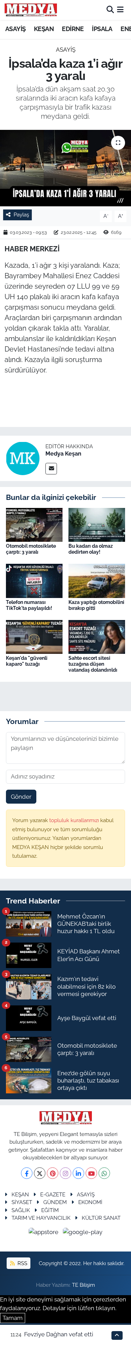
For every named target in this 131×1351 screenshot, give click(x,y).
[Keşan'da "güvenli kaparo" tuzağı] (34, 636)
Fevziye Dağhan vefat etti (58, 1334)
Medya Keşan (63, 453)
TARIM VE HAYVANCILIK (41, 1218)
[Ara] (110, 9)
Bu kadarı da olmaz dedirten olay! (90, 549)
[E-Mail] (51, 468)
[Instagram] (65, 1173)
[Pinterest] (52, 1173)
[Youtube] (91, 1173)
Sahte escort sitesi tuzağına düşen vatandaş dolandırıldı (92, 664)
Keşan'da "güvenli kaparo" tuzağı (27, 661)
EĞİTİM (50, 1210)
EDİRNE (72, 28)
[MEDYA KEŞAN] (31, 9)
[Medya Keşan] (22, 458)
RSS (21, 1263)
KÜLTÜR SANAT (101, 1218)
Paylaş (21, 214)
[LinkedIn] (78, 1173)
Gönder (21, 796)
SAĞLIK (21, 1210)
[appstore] (44, 1233)
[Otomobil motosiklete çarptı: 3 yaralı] (34, 524)
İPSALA (102, 28)
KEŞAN (44, 28)
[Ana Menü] (120, 9)
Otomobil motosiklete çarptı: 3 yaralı (31, 549)
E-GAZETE (52, 1194)
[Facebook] (26, 1173)
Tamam (12, 1317)
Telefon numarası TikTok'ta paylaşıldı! (29, 605)
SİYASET (22, 1202)
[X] (39, 1173)
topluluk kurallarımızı (74, 820)
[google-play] (82, 1233)
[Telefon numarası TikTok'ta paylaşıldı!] (34, 580)
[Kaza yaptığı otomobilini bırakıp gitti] (96, 580)
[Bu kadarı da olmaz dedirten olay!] (96, 524)
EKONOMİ (90, 1202)
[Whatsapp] (104, 1173)
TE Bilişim (83, 1285)
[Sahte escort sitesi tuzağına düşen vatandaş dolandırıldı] (96, 636)
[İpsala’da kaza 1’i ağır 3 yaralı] (65, 168)
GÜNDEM (55, 1202)
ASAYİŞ (15, 28)
